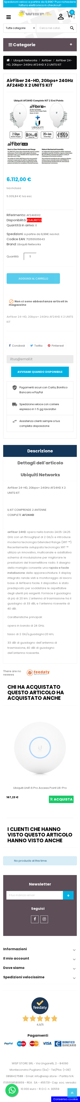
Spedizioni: (15, 234)
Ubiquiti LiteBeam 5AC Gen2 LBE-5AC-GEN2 (45, 788)
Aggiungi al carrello (33, 278)
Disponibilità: (16, 220)
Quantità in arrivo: (21, 225)
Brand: (11, 244)
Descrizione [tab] (40, 451)
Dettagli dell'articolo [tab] (40, 463)
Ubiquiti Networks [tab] (40, 475)
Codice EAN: (16, 239)
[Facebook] (35, 919)
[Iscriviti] (68, 895)
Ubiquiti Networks (29, 244)
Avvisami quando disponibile (40, 372)
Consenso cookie (65, 1099)
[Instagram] (44, 919)
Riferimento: (16, 215)
